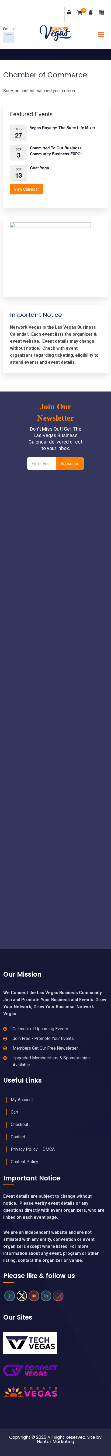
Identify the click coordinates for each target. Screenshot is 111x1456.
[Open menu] (99, 33)
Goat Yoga (39, 167)
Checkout (19, 1124)
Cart (84, 11)
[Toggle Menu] (9, 37)
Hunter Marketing (55, 1441)
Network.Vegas (55, 33)
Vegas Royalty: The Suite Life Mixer (62, 127)
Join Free (91, 16)
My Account (22, 1099)
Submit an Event (102, 16)
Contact (18, 1136)
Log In (70, 16)
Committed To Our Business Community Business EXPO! (56, 151)
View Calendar (26, 189)
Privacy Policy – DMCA (33, 1149)
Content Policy (24, 1161)
